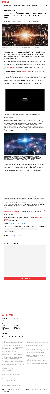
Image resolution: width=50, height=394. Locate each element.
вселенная (27, 226)
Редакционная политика (6, 332)
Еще (46, 5)
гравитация (42, 226)
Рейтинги (4, 321)
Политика (34, 5)
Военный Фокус (25, 5)
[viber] (16, 336)
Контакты (44, 389)
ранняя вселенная (33, 228)
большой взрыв (22, 228)
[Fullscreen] (45, 135)
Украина (41, 5)
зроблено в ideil (6, 391)
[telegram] (9, 336)
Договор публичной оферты (17, 329)
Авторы (16, 323)
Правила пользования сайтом (5, 329)
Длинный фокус (6, 323)
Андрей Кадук (7, 21)
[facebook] (2, 336)
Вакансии (16, 325)
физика (34, 226)
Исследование (11, 67)
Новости (4, 318)
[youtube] (12, 336)
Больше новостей (25, 278)
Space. (5, 68)
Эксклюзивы (16, 5)
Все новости (7, 5)
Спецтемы (17, 321)
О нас (3, 325)
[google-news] (19, 336)
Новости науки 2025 (9, 231)
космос (10, 226)
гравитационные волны (10, 228)
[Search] (48, 2)
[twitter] (6, 336)
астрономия (18, 226)
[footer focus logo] (7, 315)
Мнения (16, 318)
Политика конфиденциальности (33, 389)
